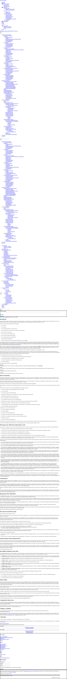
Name (2, 665)
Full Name (2, 661)
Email (2, 663)
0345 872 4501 (3, 654)
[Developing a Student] (29, 628)
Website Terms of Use (27, 671)
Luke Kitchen (7, 317)
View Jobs (1, 0)
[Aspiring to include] (29, 632)
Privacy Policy (35, 671)
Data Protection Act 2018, (16, 347)
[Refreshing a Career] (29, 631)
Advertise (4, 0)
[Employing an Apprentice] (29, 627)
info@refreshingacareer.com (5, 657)
